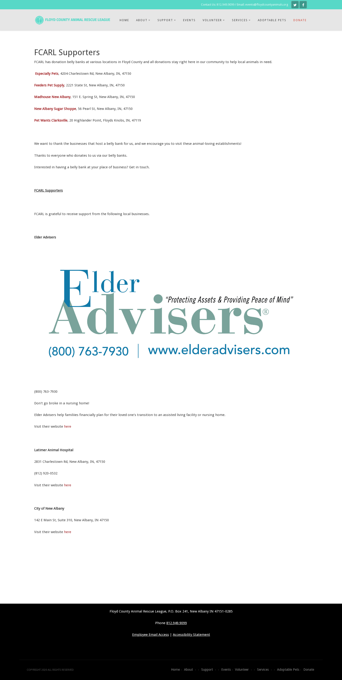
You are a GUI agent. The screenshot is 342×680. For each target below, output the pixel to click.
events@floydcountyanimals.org (266, 4)
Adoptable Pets (272, 20)
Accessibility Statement (191, 635)
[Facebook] (303, 4)
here (67, 426)
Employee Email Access (150, 635)
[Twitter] (295, 4)
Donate (300, 20)
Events (189, 20)
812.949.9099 (225, 4)
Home (124, 20)
